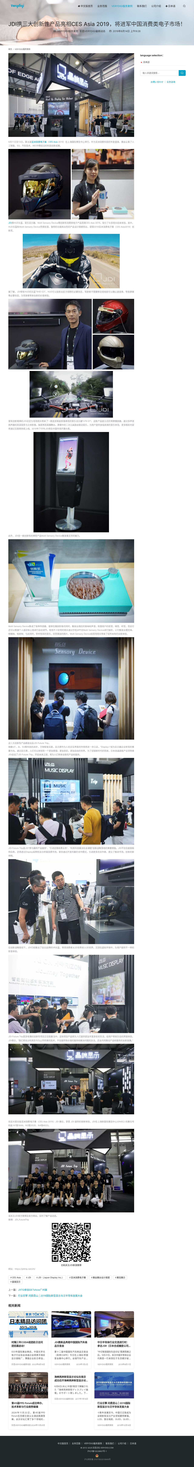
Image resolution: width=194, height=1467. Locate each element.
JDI (10, 223)
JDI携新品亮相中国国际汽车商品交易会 (70, 1344)
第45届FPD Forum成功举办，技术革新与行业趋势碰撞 (28, 1405)
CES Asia (53, 142)
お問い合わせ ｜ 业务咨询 (163, 82)
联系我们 (142, 6)
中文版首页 (87, 6)
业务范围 (102, 6)
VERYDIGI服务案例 (122, 6)
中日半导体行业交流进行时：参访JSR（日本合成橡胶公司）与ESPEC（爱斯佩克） (114, 1344)
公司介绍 (156, 6)
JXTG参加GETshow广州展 (32, 1289)
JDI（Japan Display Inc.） (51, 1277)
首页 (10, 49)
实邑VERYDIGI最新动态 (92, 31)
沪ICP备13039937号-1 (97, 1451)
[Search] (182, 73)
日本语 (171, 6)
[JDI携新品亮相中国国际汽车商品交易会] (71, 1324)
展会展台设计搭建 (101, 1277)
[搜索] (184, 6)
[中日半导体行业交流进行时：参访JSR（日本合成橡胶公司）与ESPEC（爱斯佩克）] (114, 1324)
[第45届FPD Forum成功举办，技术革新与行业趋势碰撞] (28, 1385)
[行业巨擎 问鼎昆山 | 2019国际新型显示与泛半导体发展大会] (114, 1385)
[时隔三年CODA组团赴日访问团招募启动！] (28, 1324)
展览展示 (121, 1277)
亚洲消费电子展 (39, 142)
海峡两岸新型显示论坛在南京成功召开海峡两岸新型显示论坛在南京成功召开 (70, 1378)
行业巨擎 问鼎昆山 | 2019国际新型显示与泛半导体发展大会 (50, 1295)
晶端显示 (16, 1281)
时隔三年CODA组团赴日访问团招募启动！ (27, 1344)
